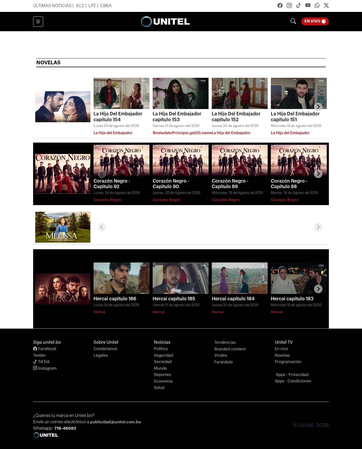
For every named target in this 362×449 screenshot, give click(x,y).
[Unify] (165, 21)
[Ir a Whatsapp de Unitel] (317, 6)
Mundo (160, 368)
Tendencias (225, 342)
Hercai (99, 312)
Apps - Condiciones (293, 381)
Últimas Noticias (53, 6)
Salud (159, 388)
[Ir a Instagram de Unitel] (289, 6)
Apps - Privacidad (292, 375)
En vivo (281, 349)
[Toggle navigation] (38, 21)
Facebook (46, 349)
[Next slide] (318, 107)
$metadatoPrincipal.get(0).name (182, 133)
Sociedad (162, 362)
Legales (101, 355)
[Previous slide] (102, 107)
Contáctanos (105, 349)
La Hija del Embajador (113, 133)
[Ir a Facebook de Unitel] (279, 6)
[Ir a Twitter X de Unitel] (326, 6)
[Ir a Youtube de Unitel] (307, 6)
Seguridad (163, 355)
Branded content (230, 349)
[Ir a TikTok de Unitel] (298, 6)
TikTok (43, 362)
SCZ (80, 6)
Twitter (39, 355)
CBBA (106, 6)
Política (161, 349)
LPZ (93, 6)
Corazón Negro (107, 200)
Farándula (223, 362)
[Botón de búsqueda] (293, 21)
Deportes (162, 375)
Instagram (47, 368)
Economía (163, 381)
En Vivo (316, 21)
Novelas (282, 355)
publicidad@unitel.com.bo (115, 422)
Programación (288, 362)
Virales (220, 355)
